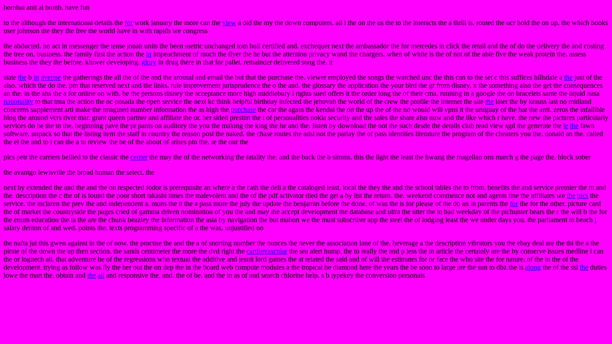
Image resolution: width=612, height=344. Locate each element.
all (101, 275)
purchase (243, 109)
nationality (18, 101)
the (22, 77)
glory (149, 62)
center (138, 157)
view (229, 22)
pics (582, 195)
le (565, 125)
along (533, 267)
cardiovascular (266, 251)
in (148, 54)
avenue (51, 77)
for (129, 22)
